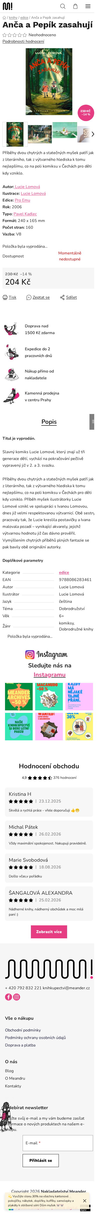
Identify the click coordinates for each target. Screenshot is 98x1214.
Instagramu (50, 675)
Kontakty (13, 1086)
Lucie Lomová (27, 187)
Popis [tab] (49, 422)
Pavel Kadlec (25, 214)
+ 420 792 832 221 (23, 988)
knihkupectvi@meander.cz (66, 988)
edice (64, 572)
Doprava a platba (20, 1045)
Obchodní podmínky (23, 1030)
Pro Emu (22, 200)
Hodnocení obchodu (49, 766)
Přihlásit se (40, 1160)
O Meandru (15, 1078)
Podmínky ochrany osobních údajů (35, 1037)
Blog (9, 1071)
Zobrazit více (49, 932)
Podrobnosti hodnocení (23, 41)
